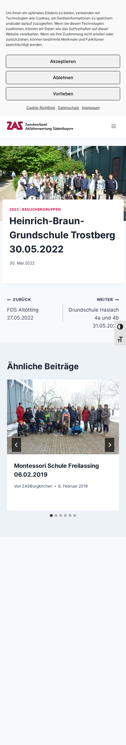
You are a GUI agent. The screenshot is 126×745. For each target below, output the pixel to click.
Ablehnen (63, 77)
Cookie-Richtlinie (40, 107)
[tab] (51, 515)
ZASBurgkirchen (37, 486)
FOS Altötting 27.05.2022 (22, 309)
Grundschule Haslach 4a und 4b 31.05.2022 (94, 313)
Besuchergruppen (41, 209)
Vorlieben (63, 94)
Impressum (91, 107)
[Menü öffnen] (113, 126)
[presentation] (63, 417)
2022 (13, 209)
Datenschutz (68, 107)
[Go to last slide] (16, 445)
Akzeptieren (63, 61)
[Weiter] (109, 445)
